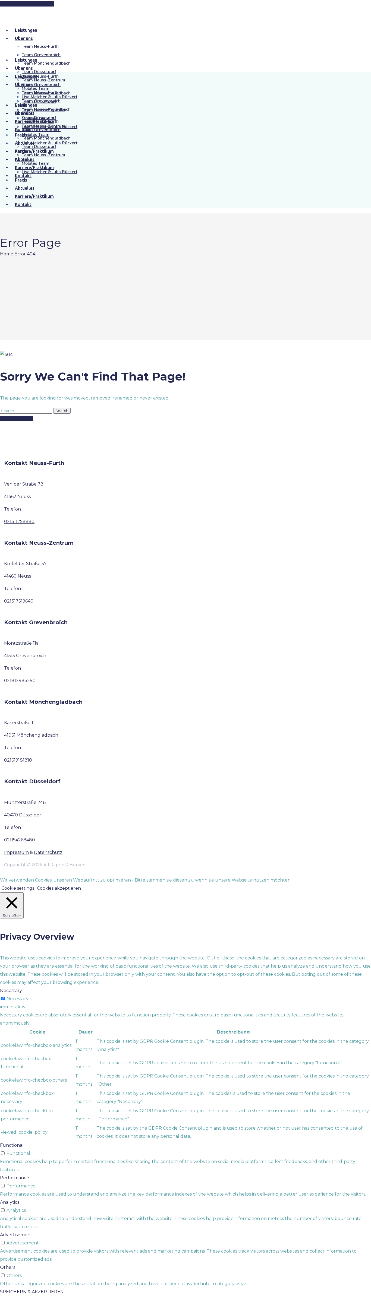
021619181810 (18, 760)
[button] (27, 4)
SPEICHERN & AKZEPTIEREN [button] (32, 1291)
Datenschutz (48, 852)
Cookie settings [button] (17, 888)
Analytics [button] (9, 1202)
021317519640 (18, 601)
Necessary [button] (11, 990)
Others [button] (7, 1267)
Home (6, 253)
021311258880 (19, 521)
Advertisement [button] (16, 1234)
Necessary (18, 998)
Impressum (16, 852)
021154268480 (19, 839)
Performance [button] (14, 1177)
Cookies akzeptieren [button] (59, 888)
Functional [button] (12, 1145)
